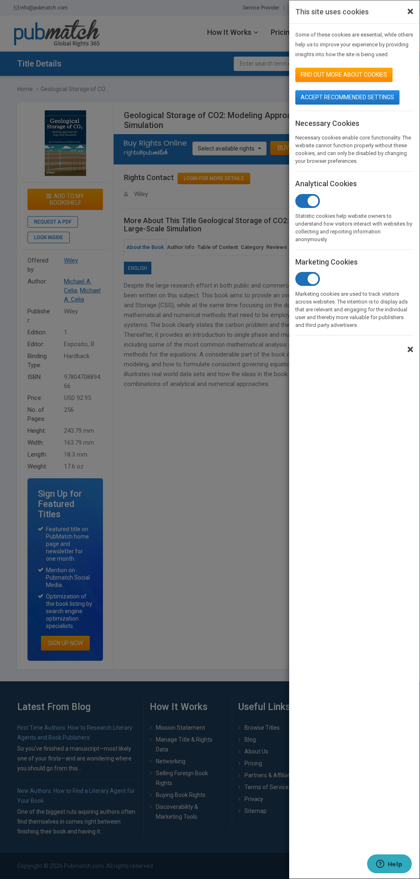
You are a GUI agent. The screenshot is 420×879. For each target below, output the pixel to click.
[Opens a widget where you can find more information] (389, 864)
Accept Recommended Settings (347, 97)
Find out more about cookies (344, 74)
